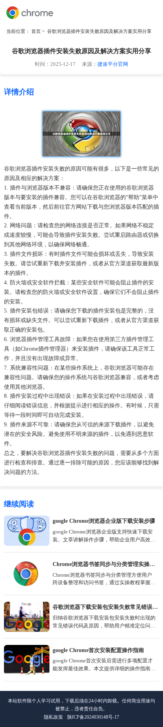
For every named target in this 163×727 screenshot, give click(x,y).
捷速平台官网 (112, 64)
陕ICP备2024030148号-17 (93, 717)
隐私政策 (53, 717)
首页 (36, 31)
